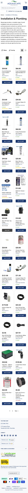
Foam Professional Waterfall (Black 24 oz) (20, 72)
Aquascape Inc (5, 75)
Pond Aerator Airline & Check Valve (21, 336)
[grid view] (22, 50)
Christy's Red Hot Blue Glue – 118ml (20, 251)
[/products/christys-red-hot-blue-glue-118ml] (20, 239)
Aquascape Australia (20, 105)
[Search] (25, 8)
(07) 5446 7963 (18, 11)
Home (2, 15)
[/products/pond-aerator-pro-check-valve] (7, 239)
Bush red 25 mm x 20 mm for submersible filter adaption (20, 395)
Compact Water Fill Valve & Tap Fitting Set (20, 279)
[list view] (25, 50)
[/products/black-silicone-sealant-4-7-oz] (20, 150)
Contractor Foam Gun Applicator (6, 103)
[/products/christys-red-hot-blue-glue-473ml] (7, 382)
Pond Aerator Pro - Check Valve (7, 251)
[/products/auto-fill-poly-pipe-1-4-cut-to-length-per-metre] (7, 325)
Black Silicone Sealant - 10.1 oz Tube (6, 133)
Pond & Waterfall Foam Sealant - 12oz (6, 72)
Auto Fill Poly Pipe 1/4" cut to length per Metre (6, 337)
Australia (13, 473)
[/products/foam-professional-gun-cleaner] (20, 121)
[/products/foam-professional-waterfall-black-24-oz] (20, 60)
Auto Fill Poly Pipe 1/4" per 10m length (21, 308)
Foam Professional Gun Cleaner (20, 132)
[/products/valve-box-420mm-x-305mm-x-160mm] (7, 354)
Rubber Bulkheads (6, 192)
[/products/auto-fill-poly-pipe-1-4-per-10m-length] (20, 297)
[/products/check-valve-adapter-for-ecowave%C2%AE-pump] (20, 210)
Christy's (17, 253)
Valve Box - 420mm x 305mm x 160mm (7, 365)
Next (16, 411)
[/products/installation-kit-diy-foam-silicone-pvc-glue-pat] (7, 267)
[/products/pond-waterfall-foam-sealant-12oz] (7, 60)
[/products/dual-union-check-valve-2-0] (7, 150)
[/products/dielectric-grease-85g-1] (20, 180)
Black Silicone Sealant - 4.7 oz (20, 162)
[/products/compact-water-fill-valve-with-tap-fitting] (20, 267)
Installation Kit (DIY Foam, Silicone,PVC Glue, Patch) (7, 279)
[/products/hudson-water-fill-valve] (7, 297)
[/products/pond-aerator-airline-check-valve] (20, 325)
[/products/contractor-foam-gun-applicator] (7, 91)
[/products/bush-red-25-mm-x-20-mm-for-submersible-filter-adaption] (20, 382)
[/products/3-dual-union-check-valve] (20, 354)
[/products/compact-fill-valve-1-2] (20, 91)
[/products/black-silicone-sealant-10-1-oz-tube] (7, 121)
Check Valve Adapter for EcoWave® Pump (20, 222)
